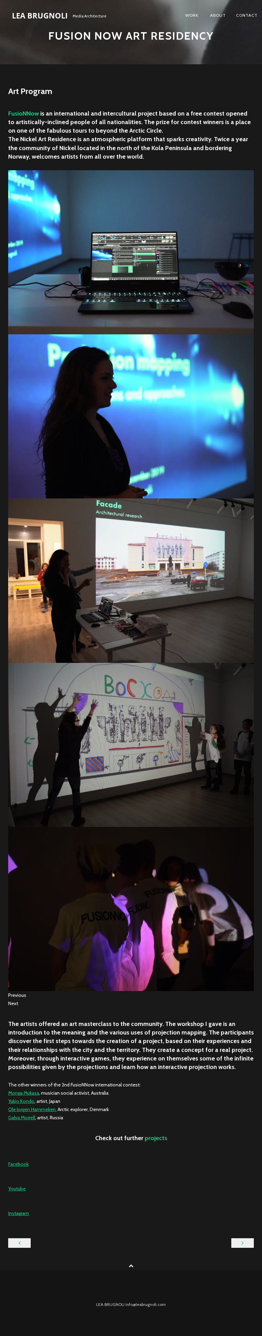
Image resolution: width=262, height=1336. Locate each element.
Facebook (18, 1164)
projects (156, 1138)
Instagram (18, 1213)
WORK (192, 15)
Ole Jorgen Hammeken (32, 1109)
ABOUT (217, 15)
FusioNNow (23, 113)
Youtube (17, 1189)
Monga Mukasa (23, 1093)
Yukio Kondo (21, 1101)
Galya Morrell (21, 1117)
